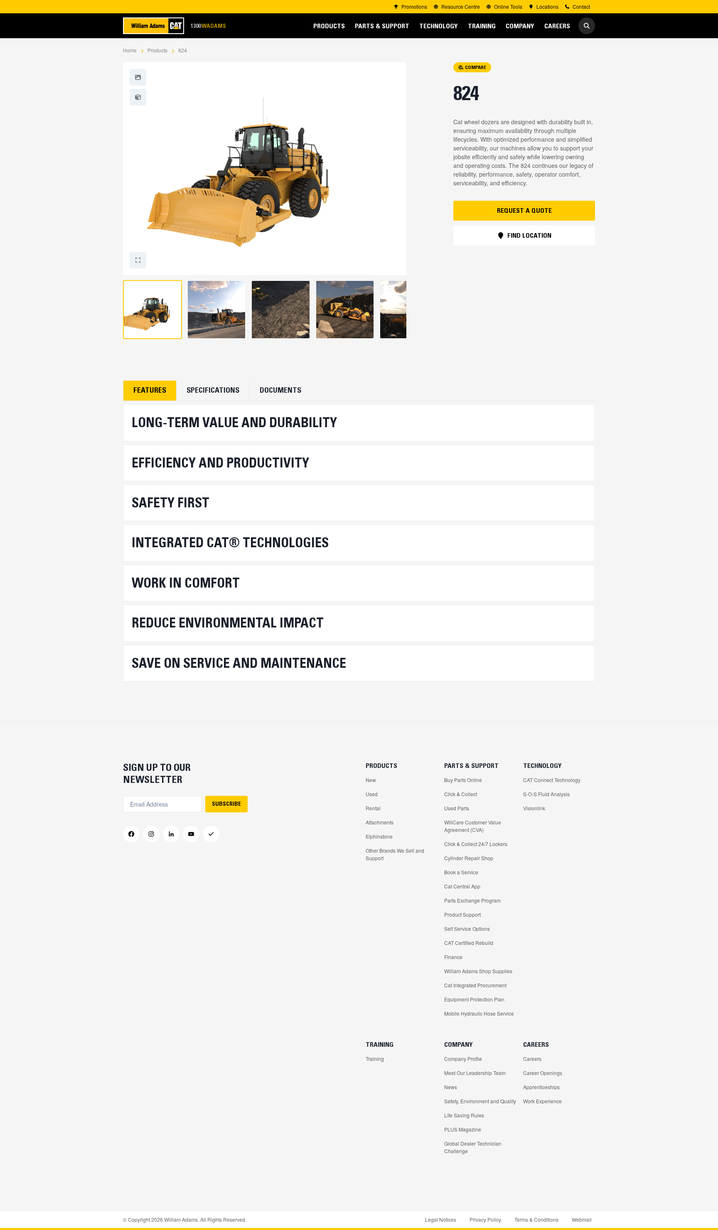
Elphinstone (379, 836)
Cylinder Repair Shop (468, 857)
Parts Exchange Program (472, 900)
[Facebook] (131, 834)
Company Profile (463, 1058)
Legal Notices (440, 1219)
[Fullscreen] (138, 77)
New (371, 779)
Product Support (462, 914)
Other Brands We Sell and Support (395, 854)
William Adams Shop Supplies (478, 970)
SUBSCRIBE (226, 803)
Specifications (213, 390)
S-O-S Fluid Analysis (546, 793)
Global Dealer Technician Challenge (473, 1147)
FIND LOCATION (529, 235)
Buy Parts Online (463, 779)
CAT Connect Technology (551, 779)
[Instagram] (151, 834)
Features (149, 390)
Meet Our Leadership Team (475, 1072)
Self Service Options (467, 928)
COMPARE (475, 67)
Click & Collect (460, 793)
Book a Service (461, 872)
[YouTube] (191, 834)
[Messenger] (211, 834)
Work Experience (542, 1101)
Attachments (379, 822)
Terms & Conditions (536, 1219)
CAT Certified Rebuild (468, 942)
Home (130, 50)
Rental (373, 808)
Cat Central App (462, 886)
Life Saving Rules (464, 1115)
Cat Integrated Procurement (475, 985)
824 (182, 50)
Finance (453, 956)
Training (375, 1058)
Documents (280, 390)
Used (372, 793)
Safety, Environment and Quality (480, 1101)
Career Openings (542, 1072)
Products (157, 50)
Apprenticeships (541, 1086)
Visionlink (534, 808)
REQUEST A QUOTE (524, 210)
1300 (208, 26)
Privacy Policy (485, 1219)
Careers (532, 1058)
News (450, 1086)
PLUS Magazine (462, 1129)
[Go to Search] (586, 25)
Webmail (582, 1219)
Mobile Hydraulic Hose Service (479, 1013)
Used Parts (456, 808)
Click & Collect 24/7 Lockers (475, 843)
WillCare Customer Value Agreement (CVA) (472, 826)
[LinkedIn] (171, 834)
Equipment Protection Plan (474, 999)
